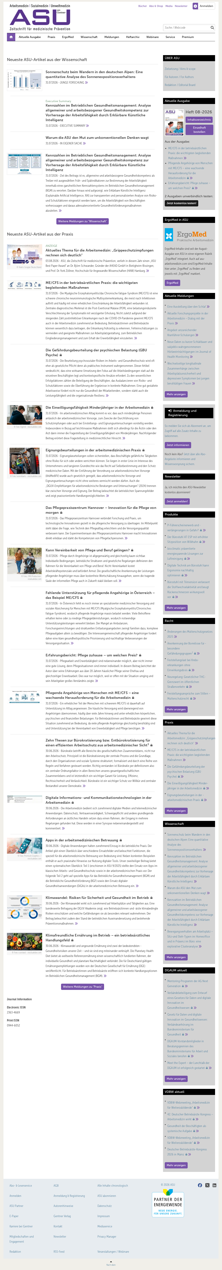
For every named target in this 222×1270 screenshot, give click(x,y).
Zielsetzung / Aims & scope (180, 69)
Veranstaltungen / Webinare (113, 1251)
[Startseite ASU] (113, 17)
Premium (188, 37)
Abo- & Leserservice (21, 1185)
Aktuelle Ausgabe (30, 37)
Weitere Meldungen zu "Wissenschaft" (82, 221)
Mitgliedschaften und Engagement (22, 1239)
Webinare (152, 37)
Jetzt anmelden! (177, 501)
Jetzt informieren (178, 445)
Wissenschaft (89, 37)
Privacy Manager (106, 1236)
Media (169, 6)
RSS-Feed (59, 1251)
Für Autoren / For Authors (179, 77)
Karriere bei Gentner (21, 1226)
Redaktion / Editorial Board (180, 85)
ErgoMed (68, 37)
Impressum (103, 1216)
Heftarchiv (132, 37)
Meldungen (111, 37)
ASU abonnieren (106, 1196)
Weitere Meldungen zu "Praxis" (82, 986)
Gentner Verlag (62, 1216)
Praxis (51, 37)
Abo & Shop (156, 6)
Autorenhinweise (63, 1206)
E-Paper (14, 1216)
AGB (56, 1185)
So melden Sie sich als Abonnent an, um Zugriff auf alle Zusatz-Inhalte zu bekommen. (188, 431)
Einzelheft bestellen (199, 129)
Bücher (142, 6)
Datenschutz (104, 1206)
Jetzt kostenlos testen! (181, 203)
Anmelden (15, 1196)
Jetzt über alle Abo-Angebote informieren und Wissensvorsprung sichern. (185, 459)
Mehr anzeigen (176, 394)
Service (170, 37)
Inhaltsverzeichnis (199, 119)
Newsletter (181, 6)
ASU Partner (16, 1206)
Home (11, 37)
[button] (112, 37)
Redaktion (15, 1251)
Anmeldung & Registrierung (69, 1196)
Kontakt (58, 1226)
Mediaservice (104, 1226)
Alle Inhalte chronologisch (112, 1185)
